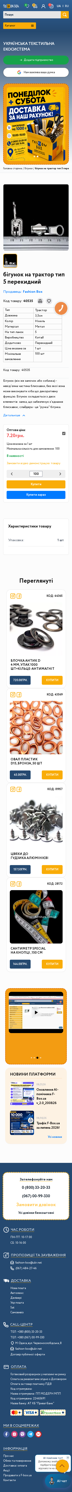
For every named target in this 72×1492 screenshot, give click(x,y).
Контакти (9, 1480)
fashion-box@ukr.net (28, 1263)
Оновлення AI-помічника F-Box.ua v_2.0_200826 (47, 1096)
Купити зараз (36, 494)
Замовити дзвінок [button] (36, 1205)
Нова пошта (18, 1288)
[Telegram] (30, 1434)
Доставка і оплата (15, 1466)
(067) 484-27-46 (26, 1268)
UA (59, 6)
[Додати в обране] (49, 301)
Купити (36, 484)
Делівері (16, 1298)
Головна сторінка (12, 168)
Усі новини (55, 1137)
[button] (51, 6)
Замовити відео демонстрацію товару (33, 463)
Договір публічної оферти (27, 1355)
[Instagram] (14, 1434)
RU (67, 6)
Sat (12, 1308)
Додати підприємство (38, 60)
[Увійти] (43, 6)
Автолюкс (17, 1293)
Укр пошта (17, 1303)
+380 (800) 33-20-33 (29, 1332)
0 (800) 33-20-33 (36, 1188)
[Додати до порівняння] (40, 301)
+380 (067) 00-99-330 (30, 1338)
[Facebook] (6, 1434)
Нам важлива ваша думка (39, 72)
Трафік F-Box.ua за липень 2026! (48, 1125)
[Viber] (22, 1434)
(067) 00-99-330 (36, 1196)
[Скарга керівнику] (38, 1434)
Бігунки (29, 168)
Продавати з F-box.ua (17, 1475)
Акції (6, 1471)
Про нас (8, 1456)
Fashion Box (32, 291)
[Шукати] (65, 14)
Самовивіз (17, 1312)
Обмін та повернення (17, 1461)
